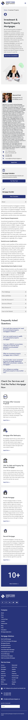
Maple (2, 677)
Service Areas (5, 662)
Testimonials (4, 623)
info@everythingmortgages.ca (12, 699)
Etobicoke (3, 675)
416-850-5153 (8, 156)
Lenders (3, 621)
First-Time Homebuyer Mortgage (9, 641)
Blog (2, 625)
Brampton (3, 667)
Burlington (3, 669)
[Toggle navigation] (25, 3)
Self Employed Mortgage (7, 655)
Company (4, 610)
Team (2, 617)
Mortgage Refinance (6, 645)
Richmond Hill (15, 675)
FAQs (2, 627)
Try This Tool (14, 181)
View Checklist (14, 196)
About (2, 613)
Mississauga (4, 684)
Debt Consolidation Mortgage (8, 658)
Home (5, 10)
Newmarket (14, 665)
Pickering (14, 673)
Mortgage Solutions (7, 636)
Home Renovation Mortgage (7, 649)
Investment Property (6, 647)
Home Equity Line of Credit (7, 651)
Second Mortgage (5, 653)
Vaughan (14, 682)
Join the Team (4, 619)
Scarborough (15, 677)
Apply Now (14, 162)
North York (14, 667)
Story (2, 615)
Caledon (3, 671)
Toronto (14, 679)
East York (3, 673)
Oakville (14, 669)
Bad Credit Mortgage (6, 639)
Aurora (2, 665)
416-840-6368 (8, 155)
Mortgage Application (6, 631)
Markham (3, 679)
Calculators (4, 629)
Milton (2, 682)
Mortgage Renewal (5, 643)
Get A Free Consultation (11, 55)
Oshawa (14, 671)
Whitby (13, 684)
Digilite (2, 715)
